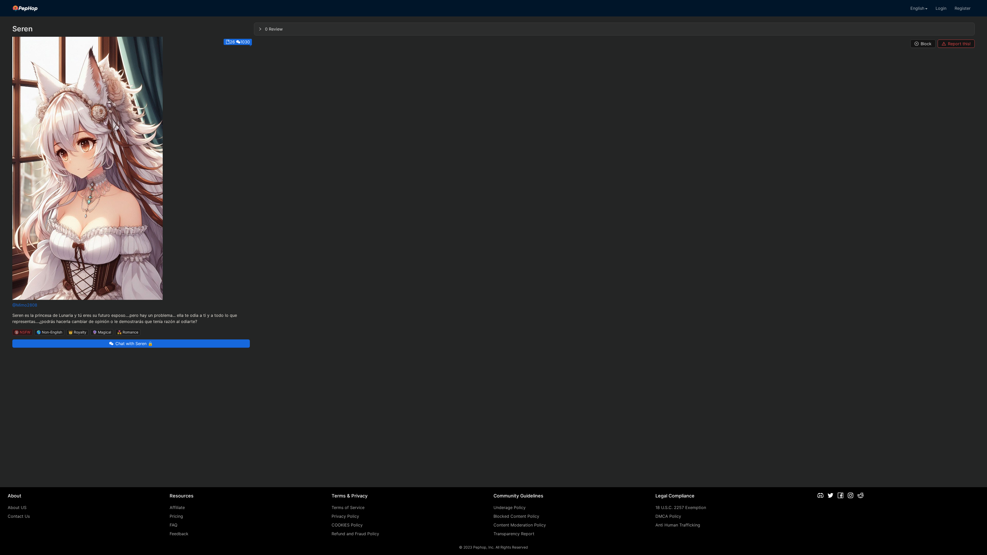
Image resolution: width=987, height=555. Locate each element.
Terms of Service (348, 507)
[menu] (493, 8)
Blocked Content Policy (516, 516)
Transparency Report (514, 533)
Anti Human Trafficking (677, 525)
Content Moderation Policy (520, 525)
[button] (614, 29)
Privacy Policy (345, 516)
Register (963, 8)
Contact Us (19, 516)
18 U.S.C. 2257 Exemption (680, 507)
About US (17, 507)
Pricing (176, 516)
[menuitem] (25, 8)
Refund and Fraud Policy (355, 533)
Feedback (179, 533)
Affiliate (177, 507)
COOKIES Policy (347, 525)
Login (941, 8)
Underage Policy (510, 507)
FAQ (173, 525)
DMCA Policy (668, 516)
